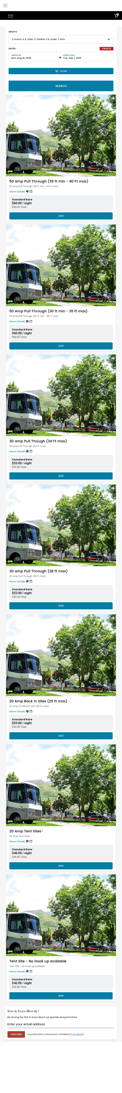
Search (61, 86)
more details (77, 1034)
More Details (17, 191)
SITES (10, 15)
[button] (61, 39)
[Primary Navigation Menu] (5, 5)
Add (61, 215)
